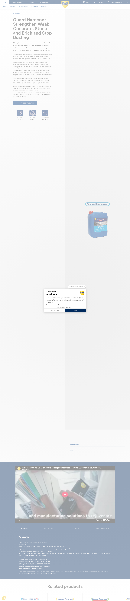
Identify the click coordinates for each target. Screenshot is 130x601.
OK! (75, 310)
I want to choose (54, 310)
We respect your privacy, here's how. (55, 304)
